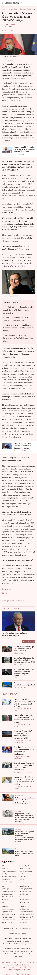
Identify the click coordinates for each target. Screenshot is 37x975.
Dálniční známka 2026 (26, 912)
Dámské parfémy (19, 951)
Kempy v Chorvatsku (8, 909)
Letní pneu (29, 951)
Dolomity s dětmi (7, 923)
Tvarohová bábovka (25, 897)
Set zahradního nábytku (10, 944)
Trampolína (10, 941)
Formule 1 (5, 900)
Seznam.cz (25, 3)
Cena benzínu (23, 931)
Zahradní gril (23, 944)
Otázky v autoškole (25, 920)
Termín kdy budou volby (9, 877)
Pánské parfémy (18, 957)
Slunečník (18, 941)
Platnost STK (23, 923)
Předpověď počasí (27, 928)
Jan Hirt (22, 874)
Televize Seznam (26, 972)
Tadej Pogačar (24, 877)
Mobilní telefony (26, 949)
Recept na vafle (24, 900)
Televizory (17, 954)
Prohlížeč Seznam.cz (11, 972)
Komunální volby (7, 882)
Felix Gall (22, 879)
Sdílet (14, 31)
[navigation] (2, 3)
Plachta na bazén (25, 938)
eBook (6, 31)
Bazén (17, 938)
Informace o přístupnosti (24, 967)
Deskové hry (9, 954)
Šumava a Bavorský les (9, 914)
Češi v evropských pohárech (17, 934)
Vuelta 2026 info (25, 868)
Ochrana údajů (8, 967)
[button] (18, 44)
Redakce (18, 965)
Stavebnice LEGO (8, 951)
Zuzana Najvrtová (22, 741)
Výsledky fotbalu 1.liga (8, 891)
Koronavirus (20, 601)
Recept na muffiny (25, 891)
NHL (3, 902)
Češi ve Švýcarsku (7, 917)
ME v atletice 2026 (7, 897)
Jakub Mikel (29, 772)
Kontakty (10, 965)
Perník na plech (24, 902)
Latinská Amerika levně (9, 920)
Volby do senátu (6, 879)
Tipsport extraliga (7, 894)
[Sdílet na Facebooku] (3, 593)
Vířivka (30, 944)
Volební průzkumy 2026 (9, 871)
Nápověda (30, 962)
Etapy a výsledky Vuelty (27, 871)
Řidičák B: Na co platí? (26, 917)
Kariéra (22, 962)
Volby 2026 (5, 868)
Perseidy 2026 (13, 931)
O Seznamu (15, 962)
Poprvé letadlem (7, 912)
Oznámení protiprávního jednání (18, 969)
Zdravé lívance (24, 894)
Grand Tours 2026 (25, 882)
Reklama (25, 965)
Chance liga (5, 889)
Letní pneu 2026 (24, 909)
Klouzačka (26, 941)
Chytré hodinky (26, 954)
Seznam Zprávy (8, 24)
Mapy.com (18, 928)
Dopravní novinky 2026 (27, 914)
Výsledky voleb (6, 874)
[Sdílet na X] (6, 593)
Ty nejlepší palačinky (26, 889)
